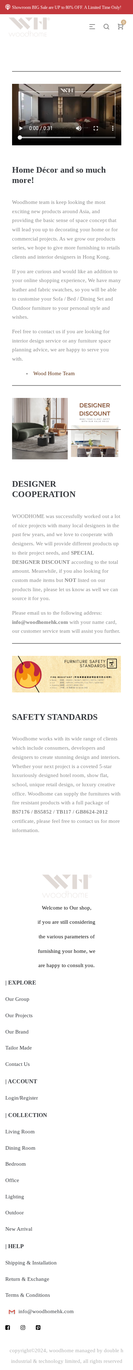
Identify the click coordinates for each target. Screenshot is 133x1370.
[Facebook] (7, 1328)
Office (12, 1180)
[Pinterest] (38, 1328)
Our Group (17, 999)
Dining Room (20, 1148)
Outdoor (14, 1212)
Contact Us (17, 1064)
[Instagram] (23, 1328)
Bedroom (15, 1164)
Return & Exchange (27, 1279)
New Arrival (18, 1229)
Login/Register (21, 1098)
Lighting (14, 1196)
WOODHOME (28, 516)
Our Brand (17, 1032)
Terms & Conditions (27, 1295)
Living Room (20, 1131)
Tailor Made (18, 1048)
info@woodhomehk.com (40, 622)
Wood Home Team (54, 373)
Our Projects (19, 1015)
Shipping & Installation (31, 1263)
